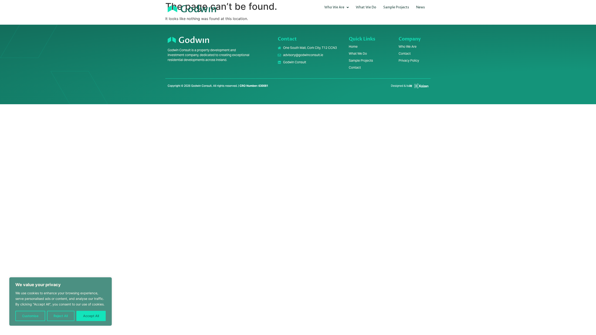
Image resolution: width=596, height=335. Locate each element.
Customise (30, 316)
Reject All (61, 316)
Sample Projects (396, 7)
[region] (60, 301)
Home (353, 46)
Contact (355, 67)
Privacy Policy (409, 60)
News (420, 7)
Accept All (91, 316)
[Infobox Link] (407, 87)
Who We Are (334, 7)
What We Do (366, 7)
